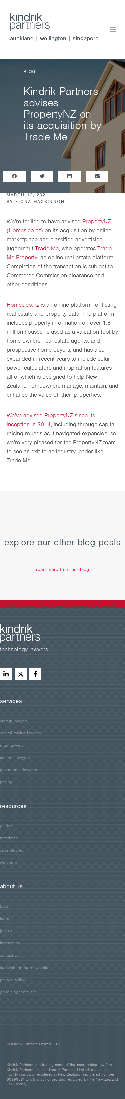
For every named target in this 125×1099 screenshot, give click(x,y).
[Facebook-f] (35, 674)
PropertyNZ (96, 221)
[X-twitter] (21, 674)
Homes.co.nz (25, 230)
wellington (53, 38)
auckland (22, 38)
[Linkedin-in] (6, 674)
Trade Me (47, 248)
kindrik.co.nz (36, 22)
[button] (14, 176)
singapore (86, 38)
